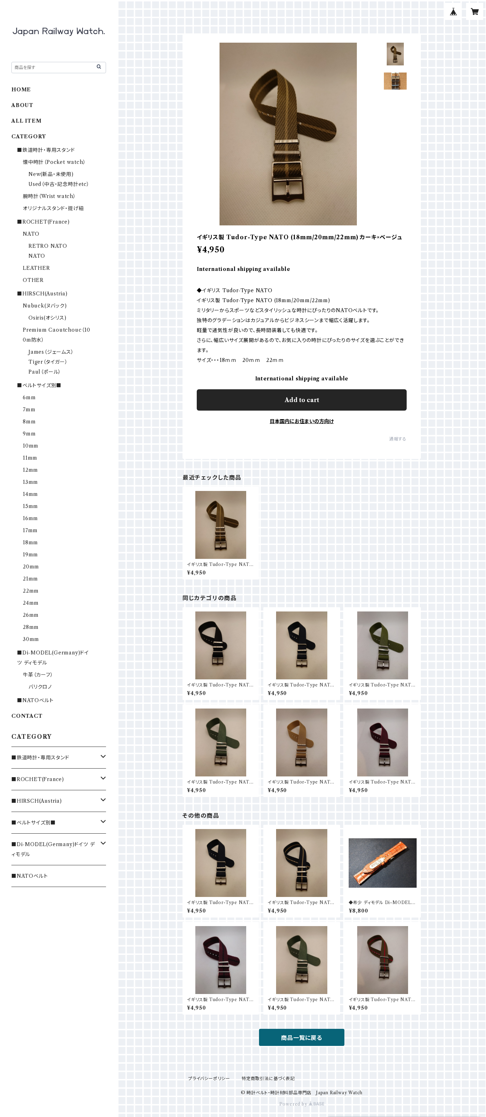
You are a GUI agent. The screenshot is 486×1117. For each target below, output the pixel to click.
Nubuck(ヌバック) (45, 306)
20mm (31, 566)
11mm (30, 458)
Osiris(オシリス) (47, 318)
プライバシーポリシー (209, 1078)
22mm (31, 591)
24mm (31, 603)
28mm (31, 627)
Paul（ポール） (44, 372)
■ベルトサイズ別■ (39, 385)
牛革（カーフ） (38, 675)
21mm (30, 579)
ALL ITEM (26, 121)
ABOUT (22, 105)
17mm (30, 530)
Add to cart (302, 399)
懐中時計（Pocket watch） (54, 162)
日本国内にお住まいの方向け (302, 421)
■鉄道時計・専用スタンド (46, 150)
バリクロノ (40, 687)
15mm (30, 506)
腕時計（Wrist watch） (49, 196)
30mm (31, 639)
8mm (29, 421)
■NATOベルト (35, 700)
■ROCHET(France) (43, 222)
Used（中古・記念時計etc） (59, 184)
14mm (30, 494)
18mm (30, 542)
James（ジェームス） (51, 352)
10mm (30, 446)
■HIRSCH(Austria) (42, 293)
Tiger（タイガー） (48, 362)
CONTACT (27, 716)
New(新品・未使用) (51, 174)
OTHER (33, 280)
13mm (30, 482)
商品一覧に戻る (301, 1037)
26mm (31, 615)
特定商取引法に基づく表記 (268, 1078)
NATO (31, 234)
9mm (29, 434)
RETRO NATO (47, 246)
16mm (30, 518)
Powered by (294, 1104)
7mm (29, 409)
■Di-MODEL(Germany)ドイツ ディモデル (53, 849)
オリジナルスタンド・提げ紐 (53, 208)
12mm (30, 470)
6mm (29, 397)
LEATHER (36, 268)
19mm (30, 554)
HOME (21, 89)
